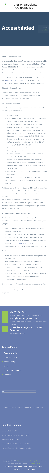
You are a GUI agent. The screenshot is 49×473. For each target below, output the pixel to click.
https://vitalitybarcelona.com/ (16, 80)
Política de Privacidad (13, 467)
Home (45, 28)
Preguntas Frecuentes (12, 370)
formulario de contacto (23, 243)
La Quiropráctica (10, 357)
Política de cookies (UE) (33, 467)
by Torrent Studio (34, 464)
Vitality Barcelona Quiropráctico (29, 461)
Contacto (7, 374)
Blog (6, 366)
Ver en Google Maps (17, 333)
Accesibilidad (19, 469)
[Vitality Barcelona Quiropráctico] (24, 6)
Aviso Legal (30, 469)
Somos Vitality (9, 362)
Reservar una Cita (11, 353)
